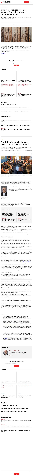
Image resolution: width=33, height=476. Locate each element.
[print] (31, 24)
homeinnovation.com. (11, 328)
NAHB (2, 139)
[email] (19, 24)
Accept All (16, 474)
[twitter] (16, 24)
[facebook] (13, 24)
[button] (1, 2)
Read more (3, 53)
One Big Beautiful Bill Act (26, 261)
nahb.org (5, 338)
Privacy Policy (29, 471)
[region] (16, 473)
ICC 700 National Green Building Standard (12, 325)
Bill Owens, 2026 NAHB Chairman (7, 150)
